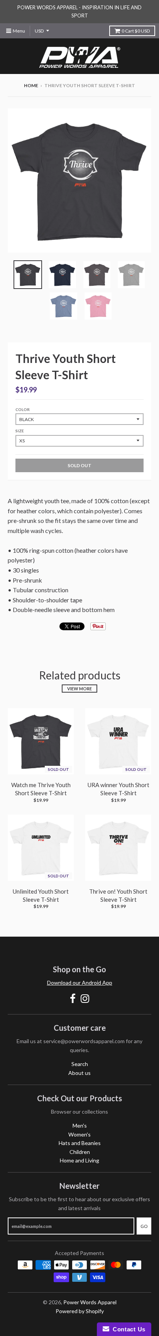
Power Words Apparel (90, 1302)
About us (79, 1072)
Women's (79, 1134)
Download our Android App (79, 982)
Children (79, 1152)
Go (143, 1226)
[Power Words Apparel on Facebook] (73, 998)
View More (79, 688)
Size (19, 430)
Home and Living (79, 1160)
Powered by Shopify (80, 1311)
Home (31, 85)
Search (79, 1064)
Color (22, 409)
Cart (136, 31)
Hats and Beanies (80, 1143)
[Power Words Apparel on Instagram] (85, 998)
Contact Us (127, 1329)
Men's (80, 1125)
